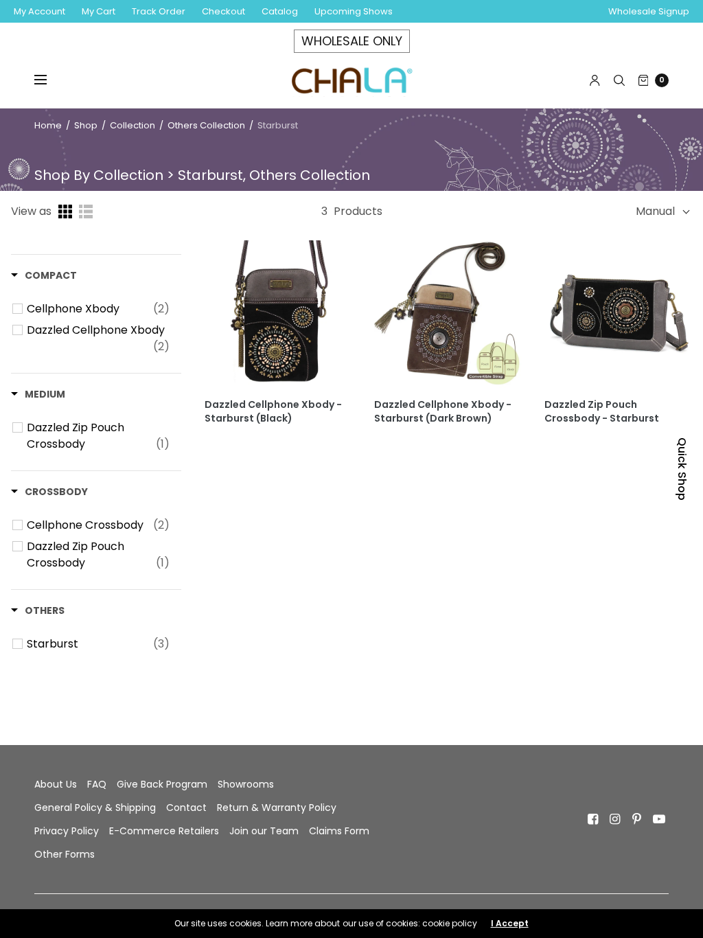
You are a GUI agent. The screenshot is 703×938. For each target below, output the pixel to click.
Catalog (280, 11)
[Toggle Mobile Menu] (49, 80)
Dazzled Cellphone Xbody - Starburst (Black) (273, 411)
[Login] (595, 80)
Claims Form (339, 831)
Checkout (223, 11)
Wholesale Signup (648, 11)
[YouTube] (659, 819)
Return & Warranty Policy (276, 807)
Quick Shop (682, 469)
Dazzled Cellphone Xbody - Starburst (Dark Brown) (442, 411)
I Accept (510, 923)
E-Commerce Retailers (164, 831)
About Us (55, 784)
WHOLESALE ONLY (351, 40)
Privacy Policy (66, 831)
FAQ (96, 784)
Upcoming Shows (353, 11)
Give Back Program (162, 784)
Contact (186, 807)
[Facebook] (593, 819)
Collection (133, 125)
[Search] (619, 80)
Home (48, 125)
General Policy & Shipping (95, 807)
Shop (85, 125)
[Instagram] (615, 819)
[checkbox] (98, 309)
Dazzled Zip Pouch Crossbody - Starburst (601, 411)
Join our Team (264, 831)
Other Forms (64, 854)
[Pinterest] (637, 819)
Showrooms (246, 784)
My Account (39, 11)
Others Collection (206, 125)
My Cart (98, 11)
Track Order (158, 11)
